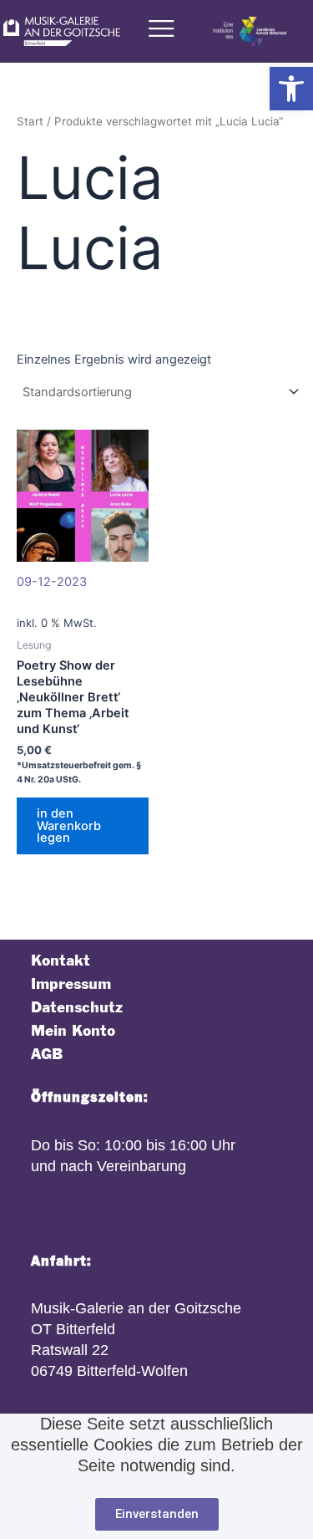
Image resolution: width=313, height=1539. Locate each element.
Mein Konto (73, 1031)
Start (30, 121)
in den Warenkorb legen (69, 825)
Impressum (71, 984)
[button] (291, 88)
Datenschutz (77, 1008)
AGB (47, 1054)
